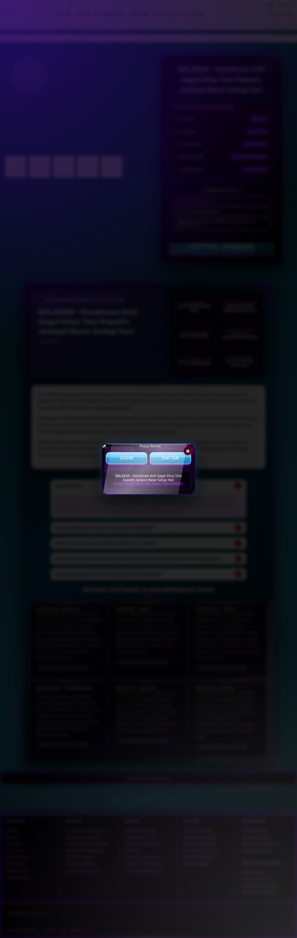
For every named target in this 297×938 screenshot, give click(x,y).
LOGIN (126, 458)
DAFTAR (170, 458)
